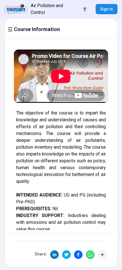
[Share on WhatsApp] (90, 254)
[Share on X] (66, 254)
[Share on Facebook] (78, 254)
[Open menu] (10, 29)
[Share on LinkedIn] (54, 254)
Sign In (106, 9)
